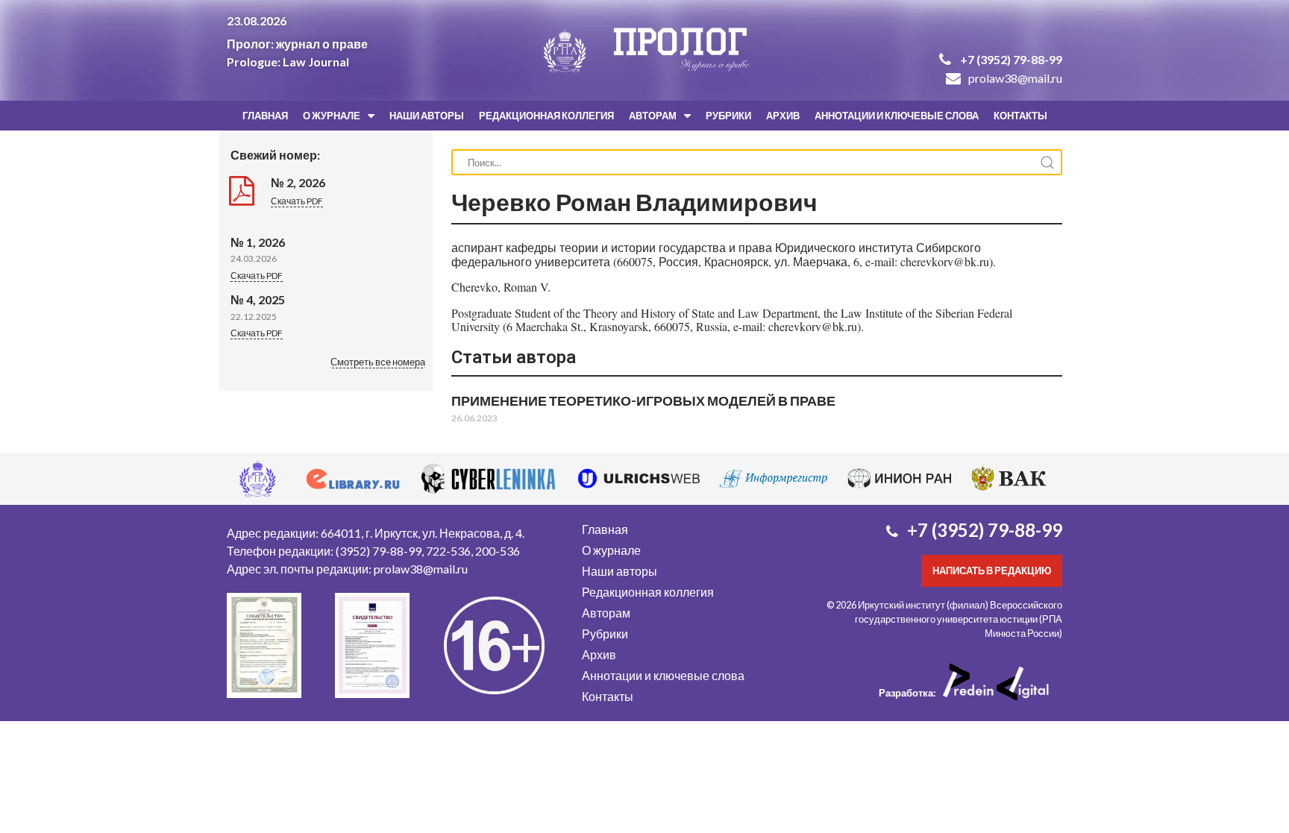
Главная (265, 116)
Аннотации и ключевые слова (897, 116)
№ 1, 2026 (257, 242)
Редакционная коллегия (546, 116)
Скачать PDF (297, 201)
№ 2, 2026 (298, 182)
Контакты (1020, 116)
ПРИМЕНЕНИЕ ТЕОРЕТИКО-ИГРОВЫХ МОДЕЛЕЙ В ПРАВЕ (643, 400)
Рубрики (728, 116)
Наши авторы (426, 116)
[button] (377, 363)
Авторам (653, 116)
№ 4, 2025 (257, 299)
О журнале (331, 116)
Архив (783, 116)
